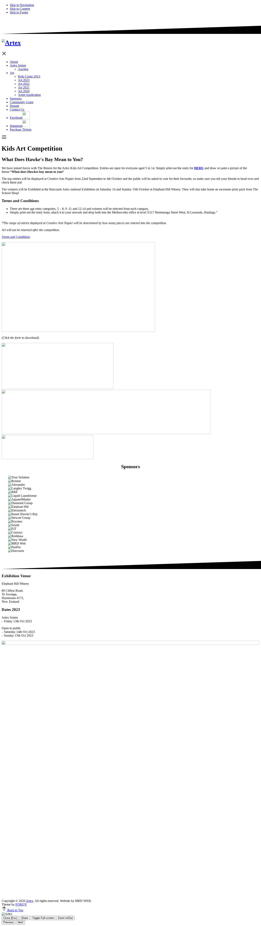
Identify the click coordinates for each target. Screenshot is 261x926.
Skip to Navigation (22, 5)
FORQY (21, 904)
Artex (29, 901)
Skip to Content (20, 8)
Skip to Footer (19, 12)
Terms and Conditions (16, 237)
